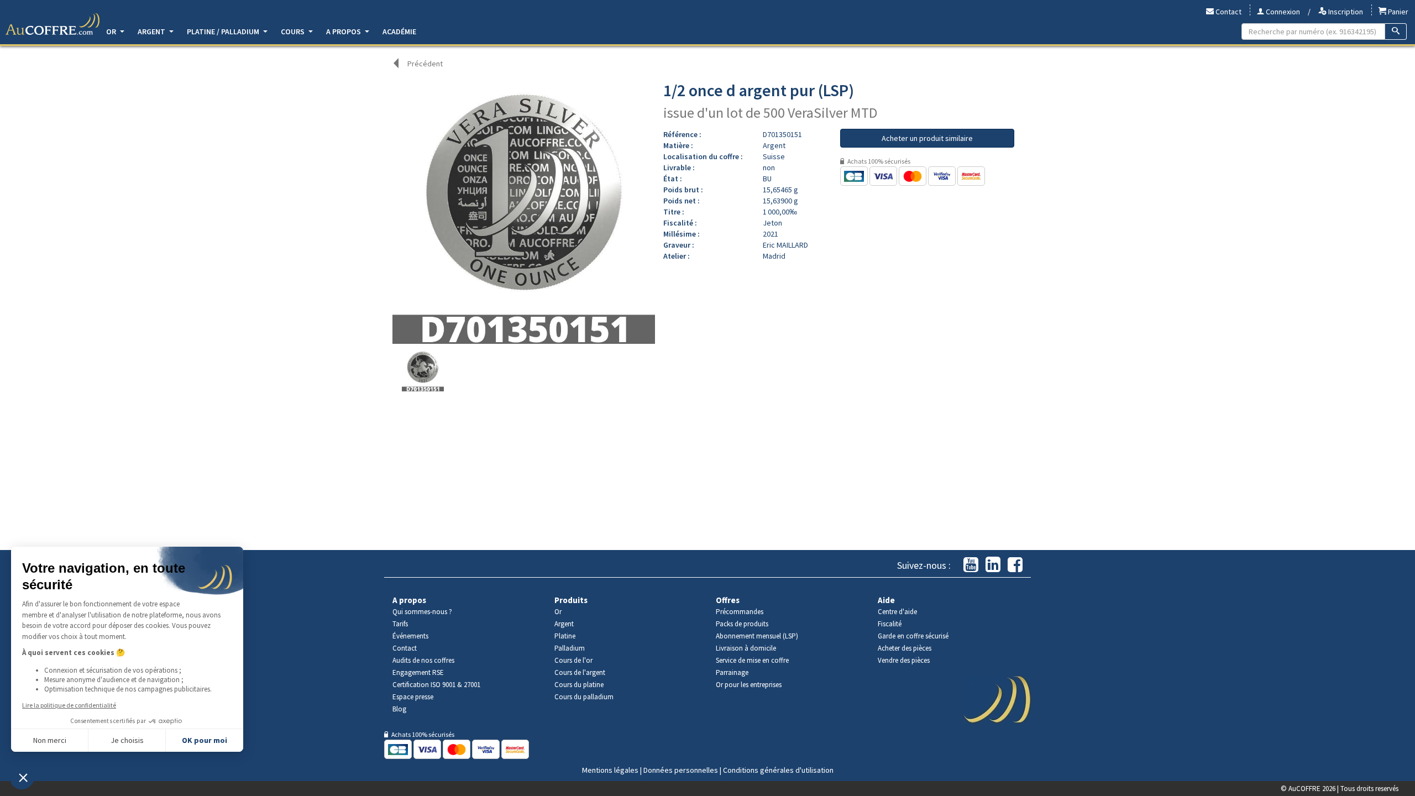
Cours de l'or (573, 660)
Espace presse (412, 696)
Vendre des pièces (904, 660)
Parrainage (732, 672)
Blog (399, 709)
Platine (564, 636)
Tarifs (400, 624)
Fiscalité (890, 624)
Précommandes (739, 611)
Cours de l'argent (579, 672)
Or (112, 31)
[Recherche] (1396, 31)
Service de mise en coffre (752, 660)
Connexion (1282, 12)
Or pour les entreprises (749, 684)
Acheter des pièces (904, 648)
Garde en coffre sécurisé (913, 636)
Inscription (1345, 12)
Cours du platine (579, 684)
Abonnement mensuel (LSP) (757, 636)
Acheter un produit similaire (927, 138)
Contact (1227, 12)
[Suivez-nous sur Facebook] (1015, 565)
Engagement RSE (418, 672)
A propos (344, 31)
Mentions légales (610, 770)
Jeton (772, 223)
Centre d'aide (897, 611)
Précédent (425, 64)
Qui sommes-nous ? (422, 611)
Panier (1397, 12)
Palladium (569, 648)
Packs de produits (742, 624)
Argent (152, 31)
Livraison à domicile (746, 648)
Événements (410, 636)
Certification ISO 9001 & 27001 (436, 684)
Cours (293, 31)
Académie (399, 31)
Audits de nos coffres (423, 660)
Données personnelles (680, 770)
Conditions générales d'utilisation (778, 770)
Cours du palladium (584, 696)
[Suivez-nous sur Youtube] (970, 565)
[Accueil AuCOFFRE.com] (52, 24)
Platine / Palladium (224, 31)
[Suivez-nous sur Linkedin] (993, 565)
